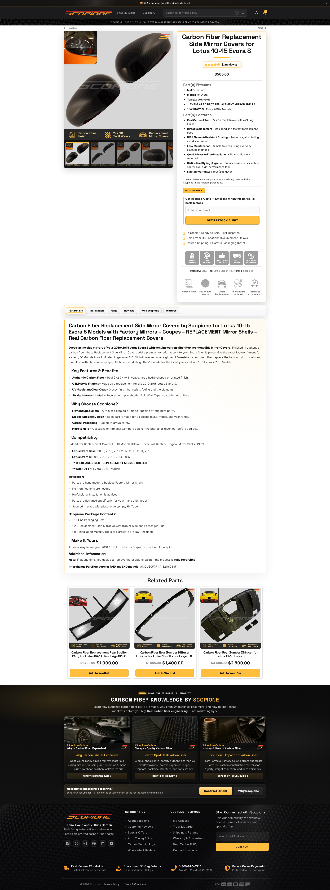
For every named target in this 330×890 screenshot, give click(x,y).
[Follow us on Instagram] (85, 843)
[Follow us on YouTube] (111, 843)
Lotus (137, 22)
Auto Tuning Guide (140, 838)
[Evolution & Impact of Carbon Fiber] (233, 734)
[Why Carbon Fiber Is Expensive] (97, 734)
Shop (128, 22)
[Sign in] (256, 12)
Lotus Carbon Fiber (224, 270)
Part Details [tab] (76, 310)
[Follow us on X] (76, 843)
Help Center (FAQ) (185, 844)
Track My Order (183, 826)
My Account (181, 820)
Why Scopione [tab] (150, 310)
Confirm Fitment (215, 791)
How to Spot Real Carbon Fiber (164, 755)
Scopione (117, 22)
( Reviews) (229, 64)
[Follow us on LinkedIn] (103, 843)
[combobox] (199, 12)
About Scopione (138, 820)
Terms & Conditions (135, 884)
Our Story (149, 12)
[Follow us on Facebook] (68, 843)
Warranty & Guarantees (188, 838)
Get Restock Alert (222, 220)
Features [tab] (171, 310)
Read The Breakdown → (97, 776)
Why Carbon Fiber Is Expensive (97, 755)
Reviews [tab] (129, 310)
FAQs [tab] (114, 310)
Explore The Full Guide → (233, 776)
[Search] (243, 12)
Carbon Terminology (141, 844)
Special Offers (137, 832)
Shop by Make (126, 12)
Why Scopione (248, 791)
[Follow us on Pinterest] (94, 843)
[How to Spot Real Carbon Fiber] (165, 734)
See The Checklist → (164, 776)
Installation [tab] (97, 310)
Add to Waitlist (99, 673)
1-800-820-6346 (190, 866)
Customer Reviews (140, 826)
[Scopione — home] (87, 13)
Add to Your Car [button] (230, 673)
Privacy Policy (111, 884)
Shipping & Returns (185, 832)
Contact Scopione (185, 850)
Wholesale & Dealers (141, 850)
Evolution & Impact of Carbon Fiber (233, 755)
